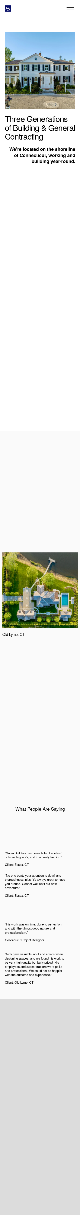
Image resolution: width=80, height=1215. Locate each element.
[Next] (46, 649)
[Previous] (34, 649)
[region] (40, 603)
